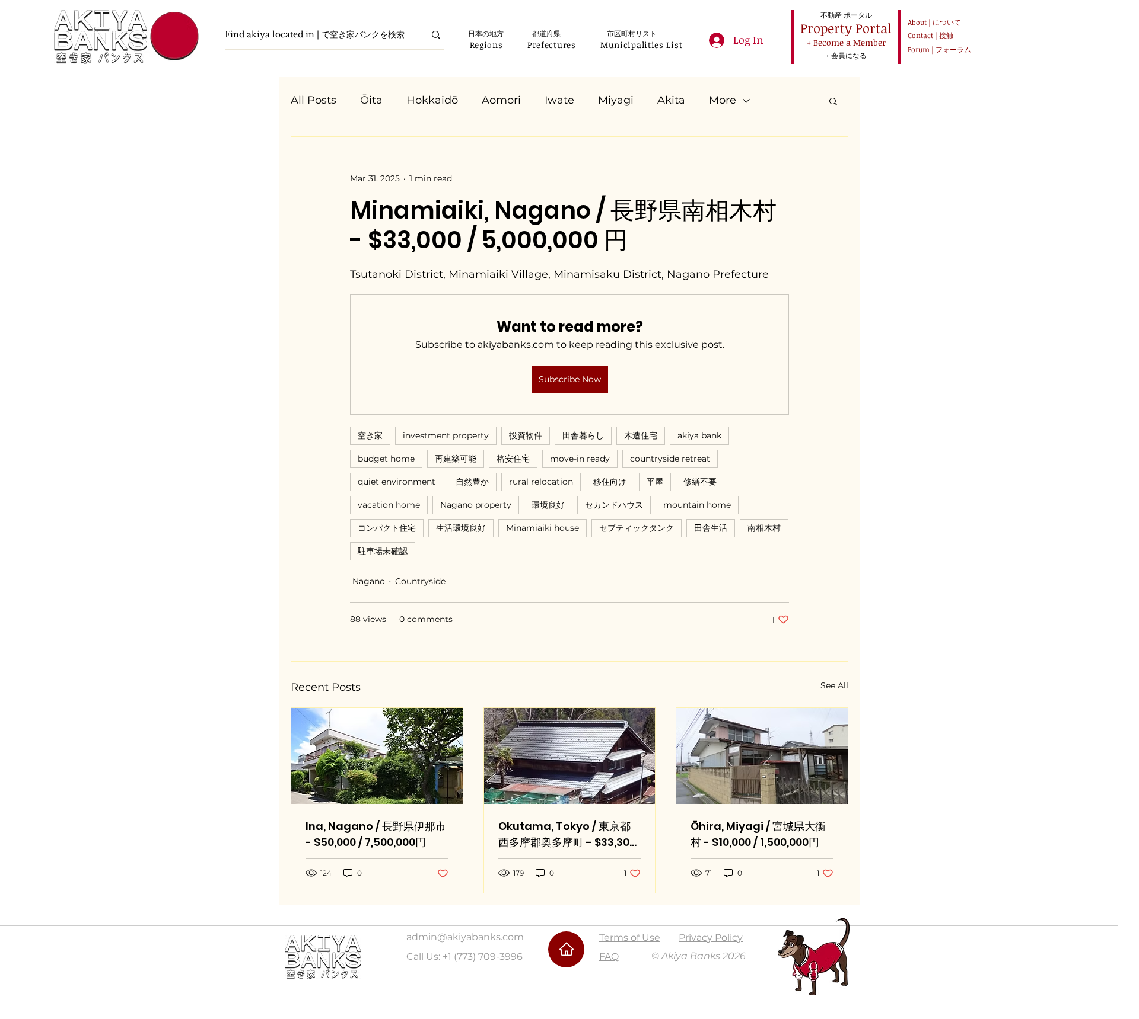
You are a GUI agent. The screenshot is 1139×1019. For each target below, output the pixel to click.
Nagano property (475, 504)
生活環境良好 (461, 528)
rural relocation (541, 481)
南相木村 (764, 528)
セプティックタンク (636, 528)
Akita (671, 100)
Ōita (371, 100)
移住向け (609, 481)
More (722, 100)
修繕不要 (700, 481)
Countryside (420, 581)
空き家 (370, 435)
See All (834, 685)
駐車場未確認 (383, 551)
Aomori (501, 100)
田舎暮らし (583, 435)
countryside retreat (670, 458)
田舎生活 (710, 528)
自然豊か (472, 481)
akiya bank (699, 435)
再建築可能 (455, 458)
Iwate (559, 100)
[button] (486, 44)
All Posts (313, 100)
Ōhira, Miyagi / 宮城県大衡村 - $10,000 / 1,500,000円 (758, 834)
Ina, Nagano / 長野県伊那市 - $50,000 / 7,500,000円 (376, 834)
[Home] (566, 949)
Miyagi (616, 100)
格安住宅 (513, 458)
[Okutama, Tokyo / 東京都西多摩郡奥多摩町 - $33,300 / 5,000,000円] (570, 756)
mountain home (697, 504)
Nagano (368, 581)
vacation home (389, 504)
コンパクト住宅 (387, 528)
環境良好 (548, 504)
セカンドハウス (614, 504)
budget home (386, 458)
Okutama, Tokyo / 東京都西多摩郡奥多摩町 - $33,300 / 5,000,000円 (567, 834)
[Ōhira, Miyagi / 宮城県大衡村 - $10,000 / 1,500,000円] (762, 756)
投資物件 (525, 435)
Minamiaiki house (542, 528)
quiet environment (396, 481)
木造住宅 (640, 435)
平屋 (655, 481)
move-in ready (580, 458)
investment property (446, 435)
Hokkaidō (432, 100)
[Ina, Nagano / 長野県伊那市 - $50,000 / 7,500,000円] (377, 756)
